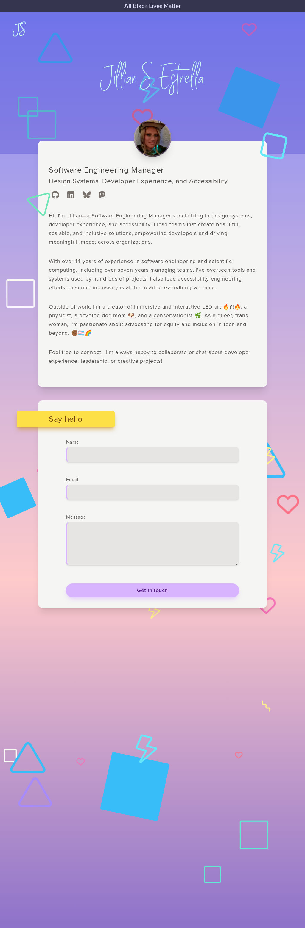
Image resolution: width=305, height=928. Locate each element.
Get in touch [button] (152, 590)
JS (19, 29)
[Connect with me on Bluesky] (86, 195)
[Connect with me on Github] (55, 195)
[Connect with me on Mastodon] (102, 195)
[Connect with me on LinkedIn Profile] (71, 195)
